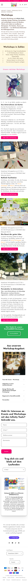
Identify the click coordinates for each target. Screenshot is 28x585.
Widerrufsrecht (11, 577)
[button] (14, 380)
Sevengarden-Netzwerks (17, 497)
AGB (4, 580)
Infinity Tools (20, 18)
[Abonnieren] (23, 470)
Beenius (12, 185)
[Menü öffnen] (2, 4)
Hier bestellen (13, 134)
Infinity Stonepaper (16, 240)
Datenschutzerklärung (20, 577)
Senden (6, 451)
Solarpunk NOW (13, 575)
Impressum (24, 580)
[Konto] (22, 4)
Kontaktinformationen (16, 580)
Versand (8, 580)
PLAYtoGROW (14, 333)
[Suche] (20, 4)
